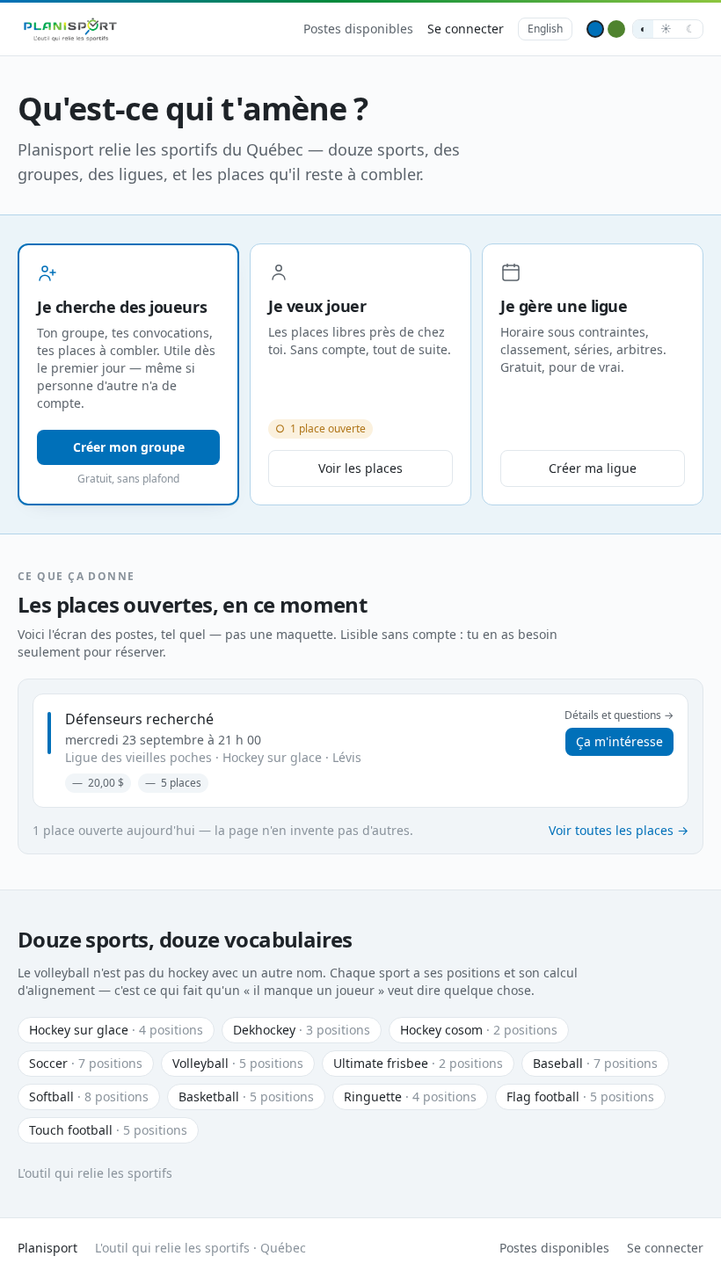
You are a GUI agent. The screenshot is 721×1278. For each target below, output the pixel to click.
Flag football (580, 1096)
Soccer (85, 1063)
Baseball (595, 1063)
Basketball (246, 1096)
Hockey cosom (478, 1029)
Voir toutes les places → (618, 830)
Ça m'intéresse (619, 741)
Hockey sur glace (116, 1029)
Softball (89, 1096)
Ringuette (410, 1096)
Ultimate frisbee (418, 1063)
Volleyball (237, 1063)
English (545, 28)
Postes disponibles (358, 28)
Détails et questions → (619, 715)
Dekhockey (301, 1029)
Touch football (108, 1130)
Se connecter (465, 28)
